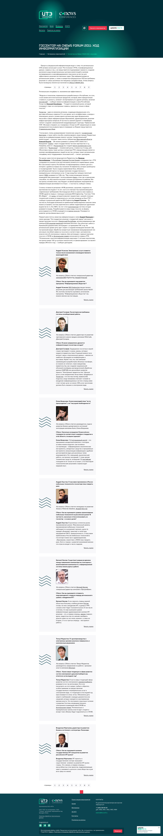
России (85, 603)
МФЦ (46, 175)
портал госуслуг (74, 211)
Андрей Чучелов (81, 277)
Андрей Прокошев (86, 217)
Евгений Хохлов (82, 587)
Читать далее (88, 300)
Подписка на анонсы (53, 30)
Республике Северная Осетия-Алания (66, 160)
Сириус (50, 143)
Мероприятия (43, 26)
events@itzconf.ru (101, 813)
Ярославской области (84, 139)
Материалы (59, 26)
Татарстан (42, 112)
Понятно (118, 831)
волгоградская (73, 207)
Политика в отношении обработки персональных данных (72, 832)
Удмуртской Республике (67, 221)
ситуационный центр (79, 440)
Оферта (50, 832)
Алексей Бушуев (45, 141)
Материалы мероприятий (56, 54)
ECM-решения (50, 223)
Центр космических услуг (82, 146)
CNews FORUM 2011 (76, 83)
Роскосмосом (58, 146)
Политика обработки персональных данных (49, 816)
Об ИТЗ (67, 26)
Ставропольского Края (47, 129)
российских (87, 459)
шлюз (54, 196)
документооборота (85, 682)
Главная (42, 54)
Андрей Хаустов (81, 509)
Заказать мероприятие (97, 28)
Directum (72, 668)
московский (43, 102)
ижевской (59, 223)
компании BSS (61, 277)
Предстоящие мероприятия (81, 800)
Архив (52, 26)
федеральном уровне (61, 236)
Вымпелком (53, 148)
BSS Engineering (74, 287)
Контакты (42, 30)
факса (75, 177)
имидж (83, 614)
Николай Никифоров (54, 104)
